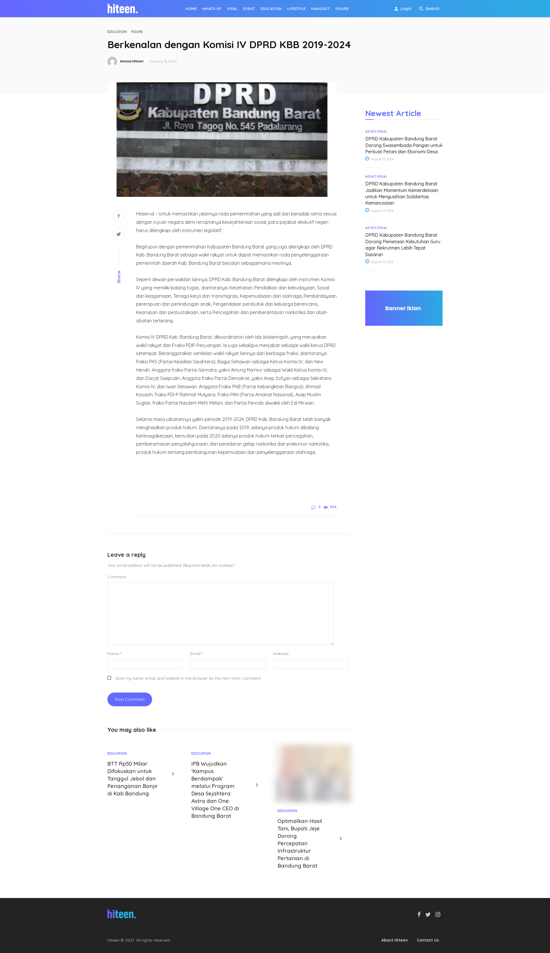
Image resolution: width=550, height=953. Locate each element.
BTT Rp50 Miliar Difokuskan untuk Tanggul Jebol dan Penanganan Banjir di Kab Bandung (132, 778)
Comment (116, 576)
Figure (342, 8)
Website (280, 653)
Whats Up (211, 8)
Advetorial (376, 132)
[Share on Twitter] (119, 235)
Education (271, 8)
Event (249, 8)
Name (114, 653)
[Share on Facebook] (119, 216)
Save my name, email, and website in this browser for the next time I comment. (188, 678)
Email (196, 653)
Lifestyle (296, 8)
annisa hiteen (132, 61)
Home (191, 8)
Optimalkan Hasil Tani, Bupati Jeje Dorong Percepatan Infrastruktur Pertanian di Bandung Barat (300, 843)
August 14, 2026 (381, 211)
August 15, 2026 (382, 159)
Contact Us (428, 940)
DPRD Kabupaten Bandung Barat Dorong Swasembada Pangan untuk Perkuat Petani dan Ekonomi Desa (404, 145)
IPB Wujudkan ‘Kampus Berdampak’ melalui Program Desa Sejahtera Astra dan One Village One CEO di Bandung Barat (215, 789)
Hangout (320, 8)
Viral (232, 8)
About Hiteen (394, 940)
